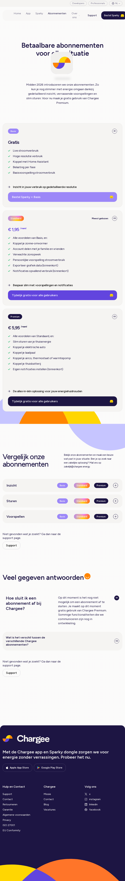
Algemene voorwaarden (16, 814)
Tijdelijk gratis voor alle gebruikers (35, 295)
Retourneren (10, 804)
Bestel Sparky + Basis (26, 197)
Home (17, 13)
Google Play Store (51, 767)
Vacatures (50, 809)
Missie (47, 794)
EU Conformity (11, 830)
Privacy (7, 819)
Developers (78, 3)
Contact (8, 799)
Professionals (98, 3)
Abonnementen (57, 13)
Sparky (39, 13)
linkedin (93, 804)
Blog (46, 804)
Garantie (8, 809)
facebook (94, 809)
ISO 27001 (9, 825)
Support (92, 15)
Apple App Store (19, 767)
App (28, 13)
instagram (95, 799)
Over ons (74, 15)
